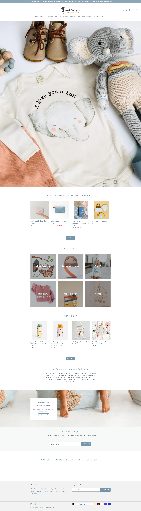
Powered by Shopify (49, 507)
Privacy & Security (48, 491)
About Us (33, 489)
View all (70, 238)
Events (32, 491)
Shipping (40, 489)
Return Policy (49, 489)
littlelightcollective (39, 507)
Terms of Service (60, 489)
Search (39, 491)
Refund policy (34, 493)
